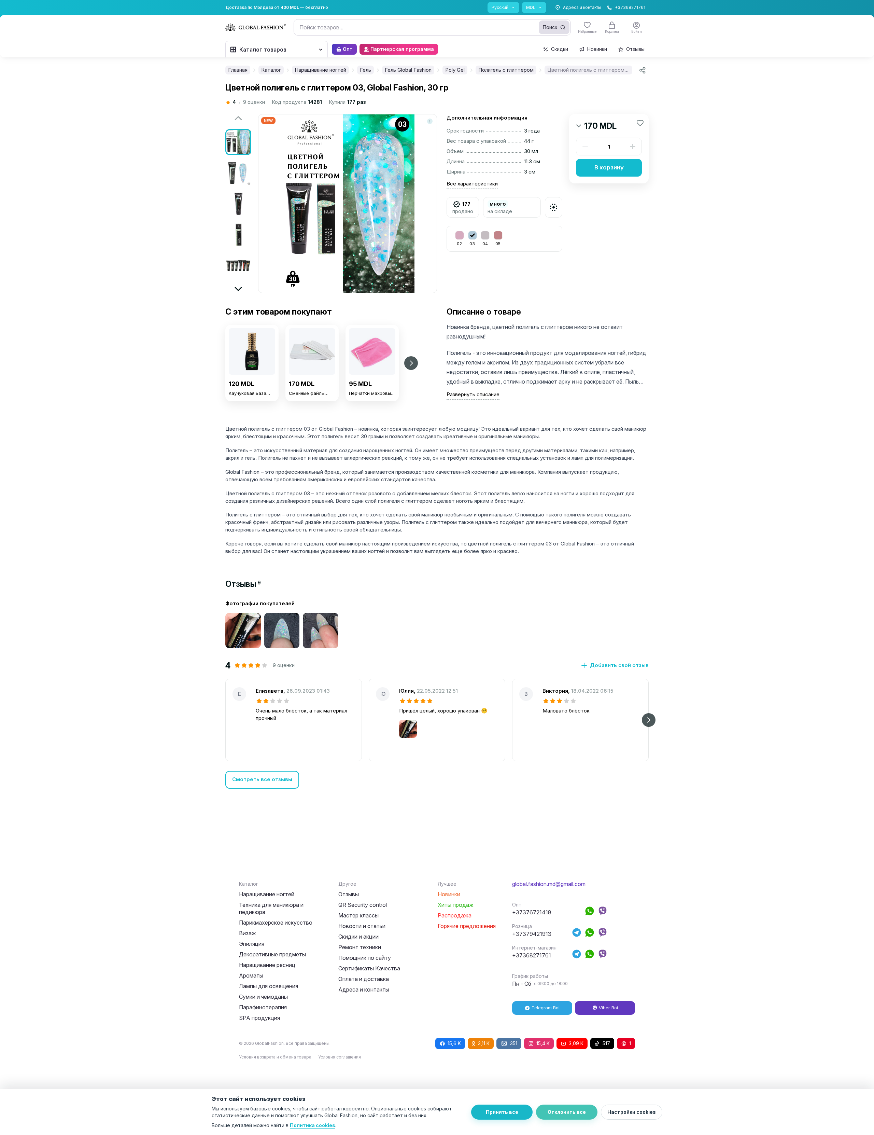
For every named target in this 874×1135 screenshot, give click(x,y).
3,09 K (576, 1043)
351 (513, 1043)
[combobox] (432, 27)
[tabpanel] (437, 694)
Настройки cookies (631, 1112)
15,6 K (454, 1043)
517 (606, 1043)
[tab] (243, 584)
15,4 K (543, 1043)
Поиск (550, 27)
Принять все (502, 1112)
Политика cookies (312, 1125)
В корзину (609, 167)
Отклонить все (567, 1112)
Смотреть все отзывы (262, 779)
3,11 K (484, 1043)
